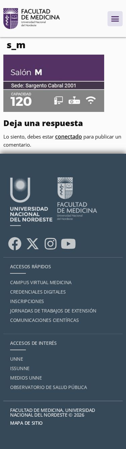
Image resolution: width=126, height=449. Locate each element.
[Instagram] (50, 244)
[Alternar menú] (115, 18)
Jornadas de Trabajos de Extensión (53, 310)
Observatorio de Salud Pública (48, 387)
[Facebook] (15, 244)
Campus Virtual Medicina (41, 282)
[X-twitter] (33, 244)
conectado (68, 136)
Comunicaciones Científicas (44, 320)
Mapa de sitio (26, 423)
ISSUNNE (20, 368)
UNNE (16, 359)
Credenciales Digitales (38, 292)
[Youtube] (68, 244)
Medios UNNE (26, 378)
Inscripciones (27, 301)
